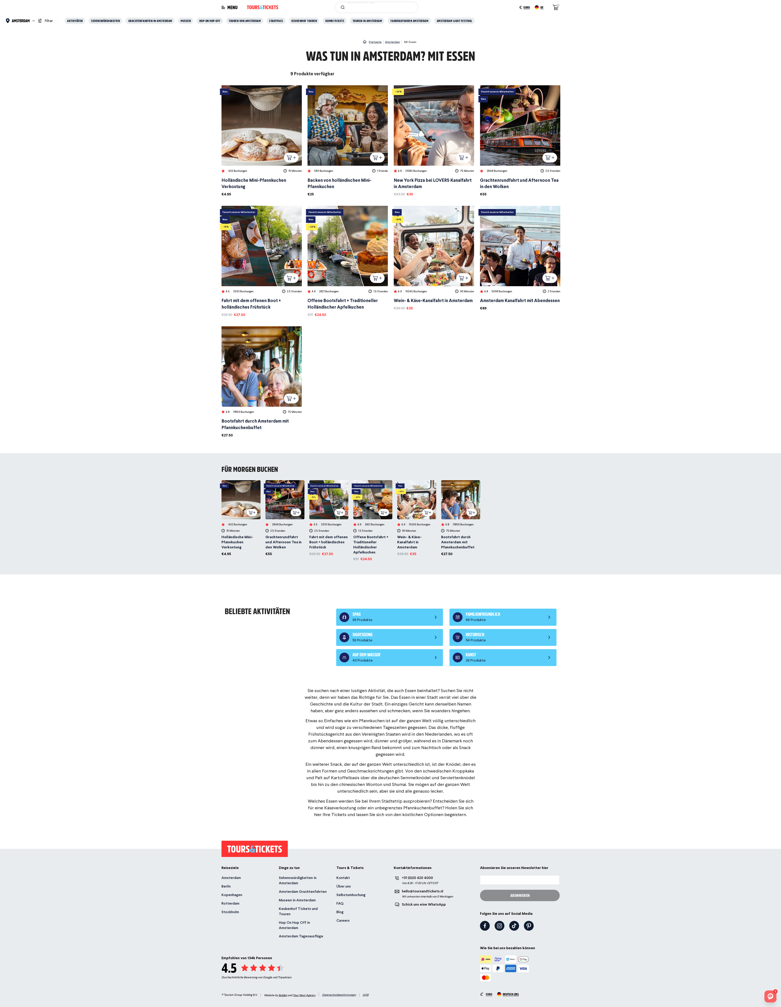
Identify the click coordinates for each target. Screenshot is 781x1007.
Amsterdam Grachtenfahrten (303, 891)
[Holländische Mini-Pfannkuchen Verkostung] (261, 141)
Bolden (283, 995)
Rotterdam (230, 903)
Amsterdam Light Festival (454, 21)
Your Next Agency (304, 995)
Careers (343, 920)
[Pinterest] (529, 926)
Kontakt (343, 877)
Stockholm (230, 911)
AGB (366, 995)
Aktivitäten (75, 21)
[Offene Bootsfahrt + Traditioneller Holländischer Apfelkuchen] (348, 261)
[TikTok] (514, 926)
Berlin (226, 886)
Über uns (343, 886)
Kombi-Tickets (334, 21)
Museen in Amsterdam (297, 900)
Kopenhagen (231, 894)
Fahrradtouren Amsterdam (409, 21)
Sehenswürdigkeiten (105, 21)
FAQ (340, 903)
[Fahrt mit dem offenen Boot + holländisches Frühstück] (261, 261)
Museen (186, 21)
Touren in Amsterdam (367, 21)
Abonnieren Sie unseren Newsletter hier (514, 867)
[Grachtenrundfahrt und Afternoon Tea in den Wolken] (520, 141)
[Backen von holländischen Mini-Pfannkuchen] (348, 141)
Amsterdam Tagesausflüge (301, 936)
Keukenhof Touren (304, 21)
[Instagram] (499, 926)
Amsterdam (231, 877)
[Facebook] (485, 926)
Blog (340, 911)
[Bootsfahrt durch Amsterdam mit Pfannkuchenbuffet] (261, 382)
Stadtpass (276, 21)
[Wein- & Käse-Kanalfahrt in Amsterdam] (434, 258)
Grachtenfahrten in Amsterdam (150, 21)
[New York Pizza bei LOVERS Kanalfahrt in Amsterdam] (434, 141)
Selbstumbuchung (350, 894)
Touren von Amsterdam (245, 21)
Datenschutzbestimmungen (339, 995)
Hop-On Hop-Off (209, 21)
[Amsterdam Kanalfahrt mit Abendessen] (520, 258)
